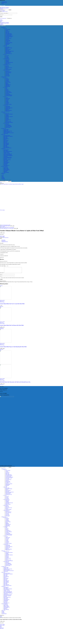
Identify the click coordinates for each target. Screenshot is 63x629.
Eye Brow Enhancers (9, 92)
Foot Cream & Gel (8, 72)
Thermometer (6, 161)
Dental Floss (7, 63)
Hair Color (7, 117)
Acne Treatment (8, 29)
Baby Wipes (5, 145)
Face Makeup (6, 517)
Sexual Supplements (7, 169)
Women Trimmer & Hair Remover (9, 132)
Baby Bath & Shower (7, 135)
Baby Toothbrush (6, 144)
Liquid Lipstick (8, 98)
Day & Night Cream (8, 33)
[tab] (3, 240)
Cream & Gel (7, 472)
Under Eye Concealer (9, 95)
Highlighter (7, 523)
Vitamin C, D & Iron (7, 590)
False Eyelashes (8, 94)
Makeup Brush (8, 106)
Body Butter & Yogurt (9, 47)
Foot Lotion (7, 74)
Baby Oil (5, 139)
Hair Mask (7, 557)
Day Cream (7, 31)
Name (1, 274)
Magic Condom (6, 168)
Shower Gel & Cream (9, 67)
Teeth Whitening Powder (9, 62)
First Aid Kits (6, 163)
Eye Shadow (7, 90)
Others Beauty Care (6, 510)
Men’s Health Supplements (8, 154)
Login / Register (4, 613)
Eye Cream (7, 55)
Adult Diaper (6, 156)
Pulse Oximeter (6, 160)
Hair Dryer (7, 124)
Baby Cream (5, 137)
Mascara (7, 529)
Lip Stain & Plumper (9, 104)
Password (1, 14)
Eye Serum (7, 498)
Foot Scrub (7, 73)
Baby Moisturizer (6, 138)
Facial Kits (7, 39)
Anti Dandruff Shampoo (9, 552)
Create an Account (4, 11)
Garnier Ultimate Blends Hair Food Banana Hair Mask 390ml (12, 325)
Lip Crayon (7, 99)
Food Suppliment (6, 149)
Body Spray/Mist (8, 49)
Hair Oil (7, 120)
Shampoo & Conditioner (9, 116)
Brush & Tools (6, 105)
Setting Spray (7, 85)
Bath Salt (7, 68)
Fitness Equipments (6, 162)
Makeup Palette (8, 86)
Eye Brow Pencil (8, 91)
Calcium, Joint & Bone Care (8, 591)
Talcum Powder (8, 52)
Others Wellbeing (6, 172)
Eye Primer (7, 93)
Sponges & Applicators (9, 107)
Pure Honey (5, 164)
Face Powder (7, 81)
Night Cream (7, 32)
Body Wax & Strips (8, 492)
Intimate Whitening (6, 569)
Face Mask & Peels (8, 35)
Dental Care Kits (8, 504)
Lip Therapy (7, 102)
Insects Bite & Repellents (7, 595)
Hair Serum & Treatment (9, 122)
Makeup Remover (8, 84)
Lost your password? (3, 18)
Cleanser (7, 30)
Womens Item (6, 170)
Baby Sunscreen (6, 140)
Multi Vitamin (6, 150)
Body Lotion (7, 487)
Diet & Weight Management (8, 151)
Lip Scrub (7, 103)
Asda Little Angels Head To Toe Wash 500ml (6, 228)
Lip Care (5, 96)
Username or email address (4, 13)
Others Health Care (6, 165)
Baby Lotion (5, 575)
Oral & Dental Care (6, 58)
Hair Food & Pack (8, 119)
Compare (3, 612)
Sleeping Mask (8, 43)
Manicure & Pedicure (9, 110)
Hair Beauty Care (6, 551)
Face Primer (7, 518)
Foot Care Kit (8, 75)
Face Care (5, 28)
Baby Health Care (6, 580)
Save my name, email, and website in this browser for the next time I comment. (12, 277)
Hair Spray (7, 118)
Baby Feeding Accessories (7, 147)
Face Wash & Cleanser (9, 34)
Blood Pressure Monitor (7, 159)
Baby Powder (6, 141)
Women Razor (6, 133)
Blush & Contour (8, 82)
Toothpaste (7, 60)
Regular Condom (6, 606)
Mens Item (5, 171)
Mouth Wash (7, 59)
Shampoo (7, 553)
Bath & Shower (6, 64)
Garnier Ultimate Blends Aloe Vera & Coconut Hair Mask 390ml (12, 303)
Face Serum (7, 37)
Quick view (1, 301)
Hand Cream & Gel (8, 511)
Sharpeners (7, 109)
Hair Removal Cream (9, 53)
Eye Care (5, 54)
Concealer (7, 79)
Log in (1, 16)
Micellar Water (8, 40)
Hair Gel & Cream (8, 121)
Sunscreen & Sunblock (9, 42)
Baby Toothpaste (6, 143)
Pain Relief (5, 158)
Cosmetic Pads (8, 545)
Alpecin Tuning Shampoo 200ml (5, 225)
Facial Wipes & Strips (9, 36)
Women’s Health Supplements (8, 155)
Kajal (6, 88)
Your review (2, 272)
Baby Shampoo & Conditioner (8, 136)
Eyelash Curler (8, 108)
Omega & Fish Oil (6, 152)
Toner (6, 45)
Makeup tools (8, 111)
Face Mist (7, 41)
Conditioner (7, 115)
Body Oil (7, 48)
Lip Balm (7, 101)
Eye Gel (7, 56)
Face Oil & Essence (8, 38)
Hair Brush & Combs (9, 126)
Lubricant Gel (6, 167)
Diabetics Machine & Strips (8, 157)
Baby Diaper (5, 146)
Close (1, 182)
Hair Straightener (8, 563)
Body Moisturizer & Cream (10, 51)
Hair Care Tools (8, 127)
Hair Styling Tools (6, 123)
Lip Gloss (7, 100)
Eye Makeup (5, 87)
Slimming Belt (6, 600)
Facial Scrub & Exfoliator (9, 477)
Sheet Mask (7, 44)
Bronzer (7, 83)
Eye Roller (7, 57)
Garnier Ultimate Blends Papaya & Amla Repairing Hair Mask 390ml (13, 346)
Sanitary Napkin (6, 129)
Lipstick (7, 97)
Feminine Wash (6, 130)
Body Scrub (7, 50)
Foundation (7, 80)
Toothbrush (7, 61)
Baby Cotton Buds (6, 584)
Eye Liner (7, 89)
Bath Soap (7, 66)
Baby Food (5, 579)
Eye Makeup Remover (9, 534)
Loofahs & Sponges (8, 69)
